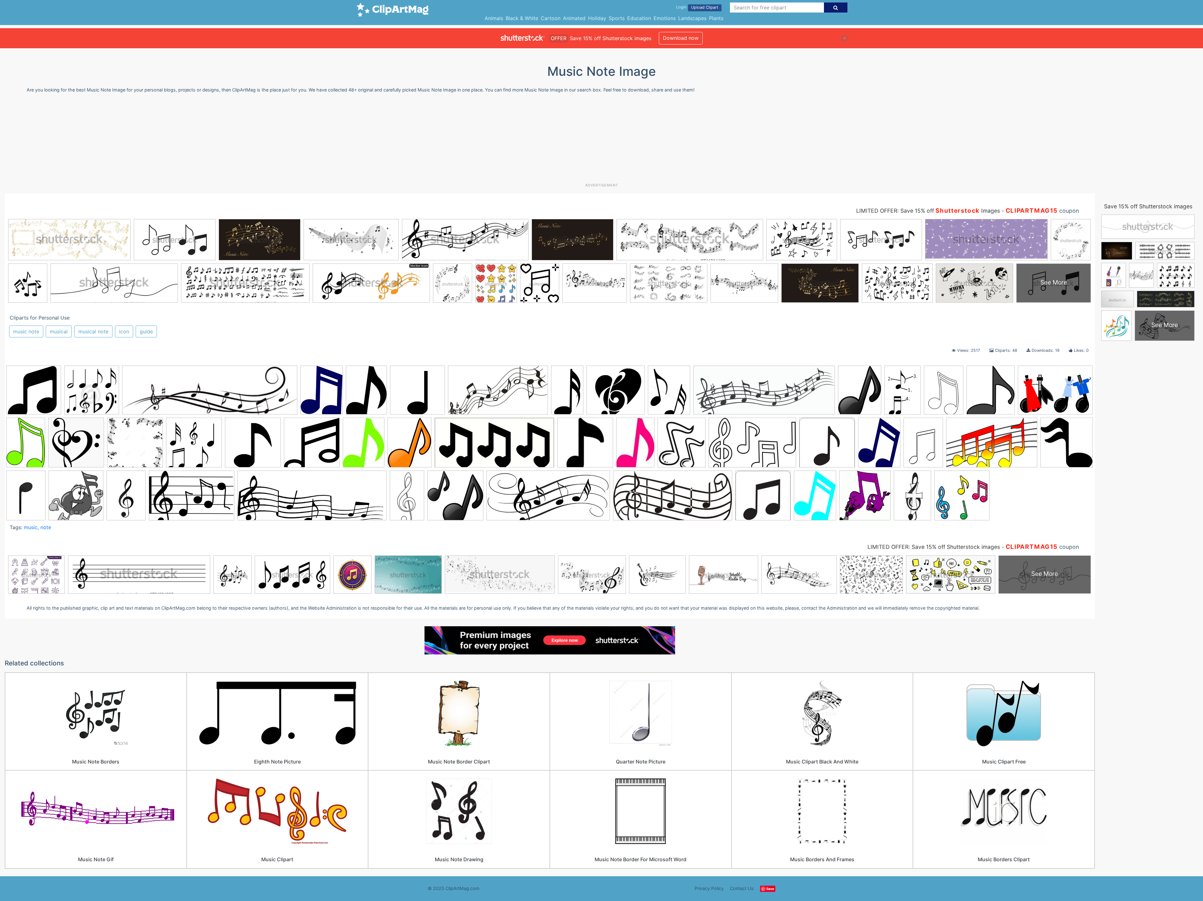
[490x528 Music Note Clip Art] (865, 498)
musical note (93, 331)
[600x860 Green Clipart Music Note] (26, 445)
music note (26, 331)
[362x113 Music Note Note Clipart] (209, 393)
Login (681, 7)
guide (146, 331)
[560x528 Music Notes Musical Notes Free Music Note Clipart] (615, 393)
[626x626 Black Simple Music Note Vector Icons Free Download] (34, 393)
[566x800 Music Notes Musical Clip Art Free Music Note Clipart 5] (126, 498)
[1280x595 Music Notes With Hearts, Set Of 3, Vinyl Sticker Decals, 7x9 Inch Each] (494, 445)
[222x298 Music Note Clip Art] (363, 445)
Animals (494, 18)
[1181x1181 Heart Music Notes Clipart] (76, 445)
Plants (716, 18)
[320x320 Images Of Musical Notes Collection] (193, 445)
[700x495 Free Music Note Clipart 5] (1055, 392)
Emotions (665, 18)
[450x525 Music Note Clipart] (681, 445)
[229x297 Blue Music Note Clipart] (321, 393)
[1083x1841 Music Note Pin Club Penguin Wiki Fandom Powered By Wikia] (567, 393)
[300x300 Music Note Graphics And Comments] (962, 498)
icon (124, 331)
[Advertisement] (601, 140)
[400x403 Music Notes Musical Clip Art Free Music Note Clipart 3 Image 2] (1066, 444)
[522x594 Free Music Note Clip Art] (990, 393)
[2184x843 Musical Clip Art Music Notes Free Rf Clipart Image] (764, 393)
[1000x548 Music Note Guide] (498, 393)
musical (59, 331)
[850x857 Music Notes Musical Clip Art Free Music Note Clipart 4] (76, 498)
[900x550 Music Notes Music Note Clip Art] (991, 445)
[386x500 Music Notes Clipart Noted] (669, 393)
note (45, 527)
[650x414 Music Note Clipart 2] (752, 445)
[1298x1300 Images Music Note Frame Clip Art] (135, 445)
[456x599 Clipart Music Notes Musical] (815, 498)
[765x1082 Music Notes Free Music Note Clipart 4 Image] (923, 445)
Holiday (597, 18)
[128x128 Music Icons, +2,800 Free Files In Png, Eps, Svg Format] (585, 445)
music (31, 527)
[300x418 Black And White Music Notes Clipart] (943, 393)
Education (639, 18)
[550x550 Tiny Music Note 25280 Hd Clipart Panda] (763, 498)
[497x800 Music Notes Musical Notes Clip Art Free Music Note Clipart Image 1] (407, 498)
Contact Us (742, 888)
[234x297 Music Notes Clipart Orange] (409, 445)
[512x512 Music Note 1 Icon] (252, 445)
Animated (574, 18)
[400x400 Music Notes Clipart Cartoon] (92, 393)
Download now (681, 38)
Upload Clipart (704, 7)
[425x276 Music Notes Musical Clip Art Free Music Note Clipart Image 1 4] (191, 498)
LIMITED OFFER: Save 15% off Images (928, 210)
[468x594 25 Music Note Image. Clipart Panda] (859, 393)
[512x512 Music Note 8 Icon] (311, 445)
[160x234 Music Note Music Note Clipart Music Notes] (635, 445)
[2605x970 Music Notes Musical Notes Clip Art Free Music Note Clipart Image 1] (312, 498)
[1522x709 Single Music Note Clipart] (672, 498)
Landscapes (692, 18)
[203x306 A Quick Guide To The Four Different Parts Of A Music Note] (902, 393)
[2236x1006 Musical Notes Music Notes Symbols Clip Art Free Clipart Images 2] (548, 498)
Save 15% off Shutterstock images (1148, 206)
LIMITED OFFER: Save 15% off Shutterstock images (933, 547)
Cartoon (550, 18)
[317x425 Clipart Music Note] (366, 393)
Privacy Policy (709, 888)
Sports (617, 18)
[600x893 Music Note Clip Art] (912, 498)
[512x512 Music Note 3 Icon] (417, 393)
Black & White (522, 18)
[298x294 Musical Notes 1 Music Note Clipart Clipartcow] (455, 498)
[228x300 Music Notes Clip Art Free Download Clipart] (879, 445)
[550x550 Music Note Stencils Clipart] (827, 445)
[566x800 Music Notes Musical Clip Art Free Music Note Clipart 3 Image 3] (26, 498)
